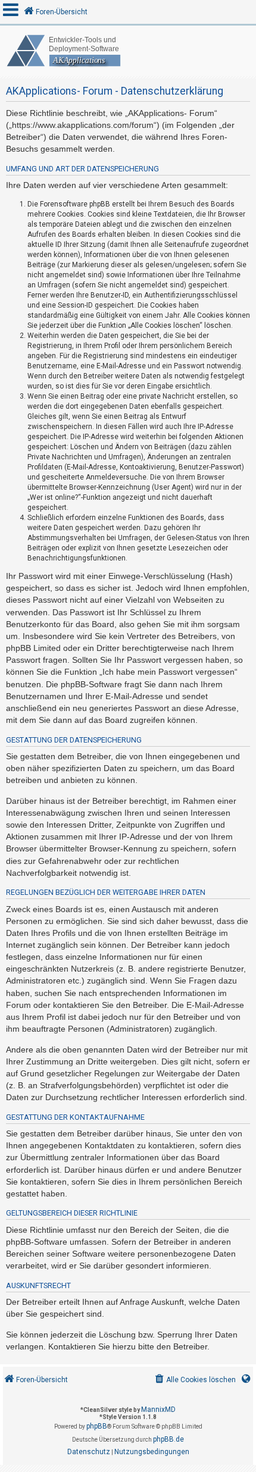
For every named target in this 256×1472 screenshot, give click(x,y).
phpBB (96, 1426)
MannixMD (158, 1409)
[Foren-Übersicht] (128, 51)
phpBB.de (168, 1439)
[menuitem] (194, 1380)
